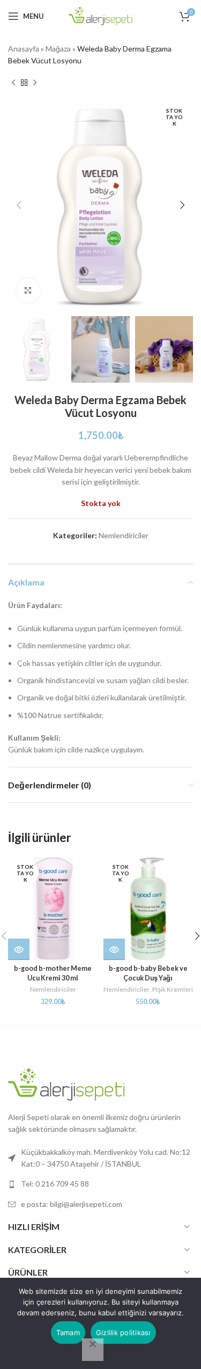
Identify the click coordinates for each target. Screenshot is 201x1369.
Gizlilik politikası (123, 1332)
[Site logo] (101, 15)
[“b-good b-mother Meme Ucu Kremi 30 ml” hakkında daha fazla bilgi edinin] (18, 949)
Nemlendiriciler (123, 535)
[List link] (100, 1184)
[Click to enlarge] (28, 291)
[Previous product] (13, 83)
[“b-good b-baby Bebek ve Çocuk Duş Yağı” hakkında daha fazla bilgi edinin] (114, 949)
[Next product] (34, 83)
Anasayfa (23, 48)
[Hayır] (92, 1349)
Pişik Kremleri (172, 989)
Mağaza (58, 48)
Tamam (68, 1332)
